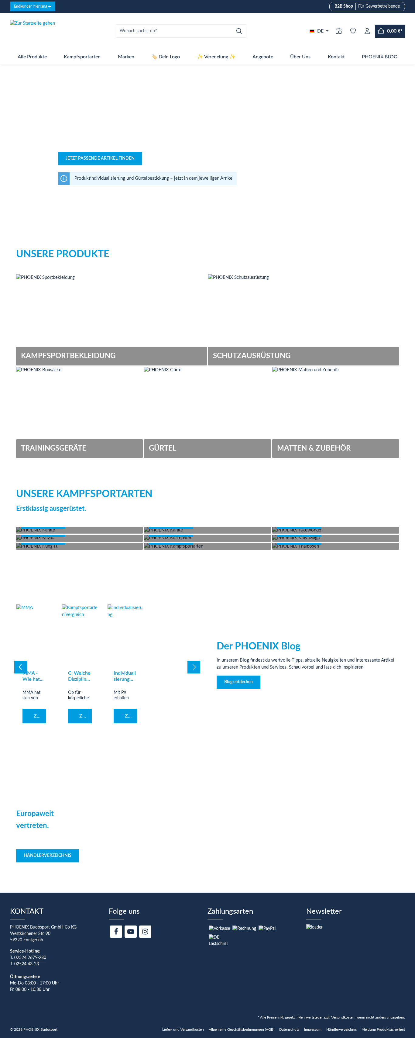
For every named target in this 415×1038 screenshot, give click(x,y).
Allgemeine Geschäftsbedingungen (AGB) (241, 1029)
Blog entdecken (238, 682)
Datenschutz (289, 1029)
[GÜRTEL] (207, 412)
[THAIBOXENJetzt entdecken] (335, 546)
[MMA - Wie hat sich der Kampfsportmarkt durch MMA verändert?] (34, 634)
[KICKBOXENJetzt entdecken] (207, 538)
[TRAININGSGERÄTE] (79, 412)
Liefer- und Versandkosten (183, 1029)
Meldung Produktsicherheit (383, 1029)
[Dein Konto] (367, 31)
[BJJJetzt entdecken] (207, 546)
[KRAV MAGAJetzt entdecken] (335, 538)
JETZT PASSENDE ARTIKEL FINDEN (100, 158)
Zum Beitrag (40, 716)
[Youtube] (131, 932)
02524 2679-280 (30, 958)
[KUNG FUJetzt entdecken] (79, 546)
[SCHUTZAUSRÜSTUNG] (303, 319)
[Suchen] (239, 31)
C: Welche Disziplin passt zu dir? (79, 676)
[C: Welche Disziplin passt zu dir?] (80, 634)
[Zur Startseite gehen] (32, 31)
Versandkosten (343, 1017)
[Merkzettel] (352, 31)
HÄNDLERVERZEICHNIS (47, 855)
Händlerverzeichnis (341, 1029)
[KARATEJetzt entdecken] (79, 530)
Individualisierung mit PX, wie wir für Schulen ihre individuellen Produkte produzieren (125, 676)
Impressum (312, 1029)
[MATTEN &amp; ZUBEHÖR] (335, 412)
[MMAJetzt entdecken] (79, 538)
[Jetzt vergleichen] (338, 31)
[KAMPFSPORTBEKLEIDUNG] (111, 319)
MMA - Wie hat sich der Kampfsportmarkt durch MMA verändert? (34, 676)
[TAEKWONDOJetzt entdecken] (335, 530)
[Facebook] (116, 932)
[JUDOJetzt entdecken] (207, 530)
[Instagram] (145, 932)
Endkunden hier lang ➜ (32, 6)
